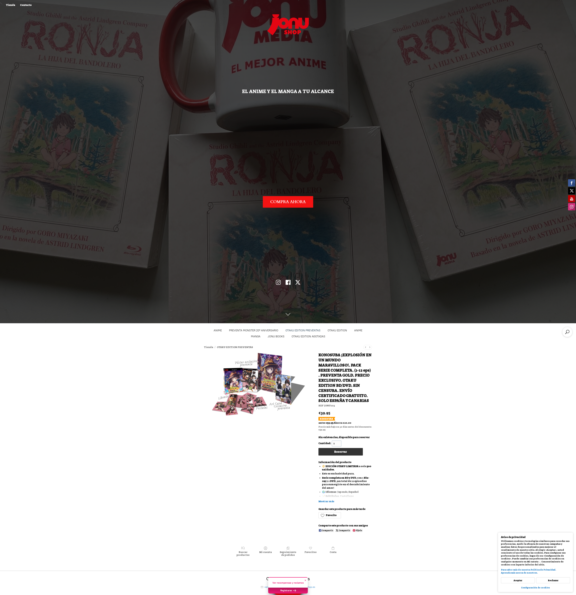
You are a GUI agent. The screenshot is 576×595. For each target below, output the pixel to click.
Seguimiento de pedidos (288, 553)
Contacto (26, 5)
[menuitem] (365, 347)
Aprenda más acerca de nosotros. (519, 572)
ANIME (218, 330)
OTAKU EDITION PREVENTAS (302, 330)
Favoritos (310, 552)
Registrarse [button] (286, 590)
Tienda (10, 5)
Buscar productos (243, 553)
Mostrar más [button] (326, 501)
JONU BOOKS (276, 336)
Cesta (333, 552)
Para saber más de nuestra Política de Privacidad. (528, 569)
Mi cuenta (265, 552)
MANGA (255, 336)
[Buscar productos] (567, 332)
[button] (329, 515)
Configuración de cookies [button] (535, 587)
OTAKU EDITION (337, 330)
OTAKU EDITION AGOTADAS (308, 336)
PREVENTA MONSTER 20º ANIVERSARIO (253, 330)
